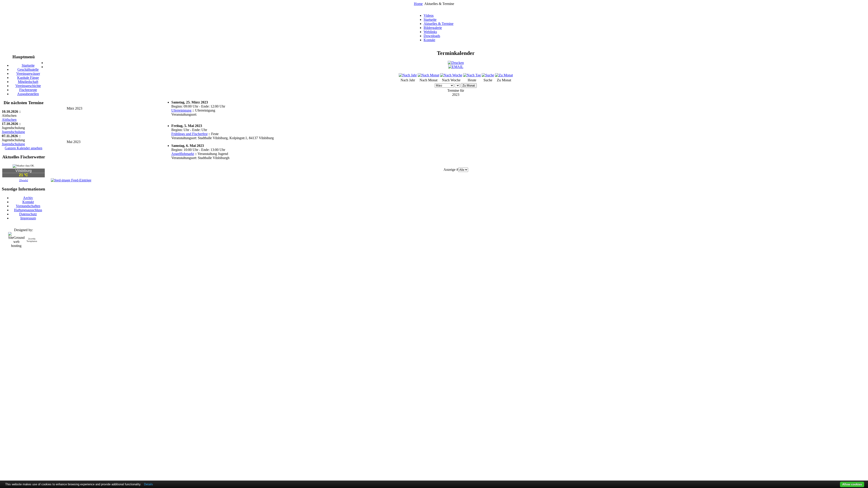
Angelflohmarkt (182, 154)
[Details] (23, 180)
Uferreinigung (181, 110)
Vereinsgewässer (28, 73)
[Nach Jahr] (408, 75)
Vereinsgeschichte (28, 86)
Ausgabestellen (28, 94)
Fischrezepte (28, 90)
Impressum (28, 218)
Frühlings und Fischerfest (189, 134)
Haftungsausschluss (28, 210)
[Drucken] (456, 63)
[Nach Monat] (428, 75)
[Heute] (472, 75)
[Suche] (488, 75)
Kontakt (429, 40)
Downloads (432, 36)
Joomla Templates (31, 239)
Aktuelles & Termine (438, 24)
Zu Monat (468, 85)
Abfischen (9, 120)
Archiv (28, 198)
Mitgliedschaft (28, 82)
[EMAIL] (455, 67)
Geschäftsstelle (28, 69)
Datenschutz (28, 214)
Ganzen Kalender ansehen (23, 148)
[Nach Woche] (451, 75)
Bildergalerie (433, 28)
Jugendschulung (13, 132)
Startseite (430, 19)
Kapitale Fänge (28, 78)
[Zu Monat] (504, 75)
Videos (429, 15)
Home (418, 4)
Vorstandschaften (28, 206)
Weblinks (430, 32)
